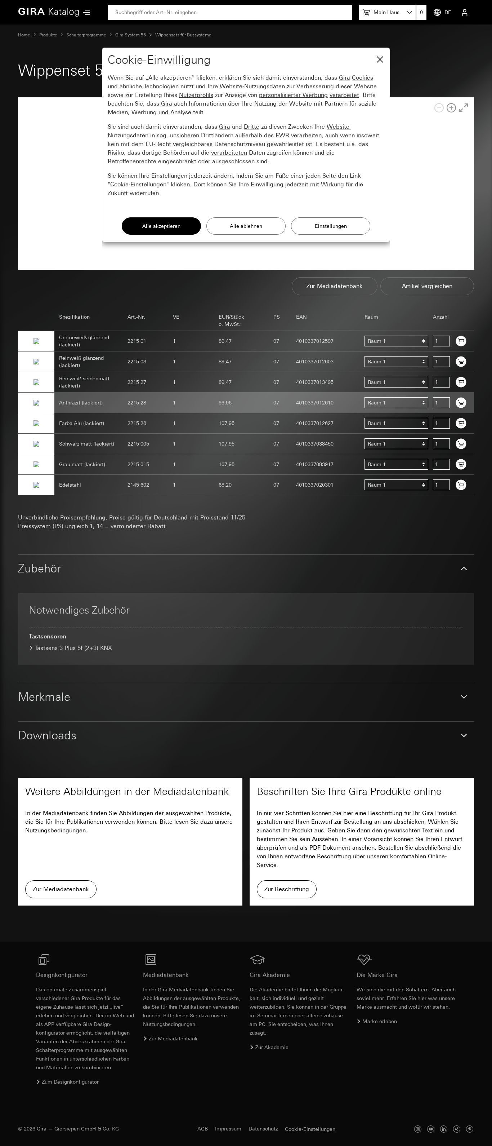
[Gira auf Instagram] (417, 1128)
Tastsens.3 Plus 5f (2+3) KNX (73, 648)
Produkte (48, 34)
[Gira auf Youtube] (430, 1128)
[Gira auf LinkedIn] (443, 1128)
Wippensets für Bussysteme (183, 34)
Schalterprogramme (86, 34)
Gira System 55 (130, 34)
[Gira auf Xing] (456, 1128)
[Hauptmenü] (84, 12)
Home (24, 34)
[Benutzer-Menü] (464, 12)
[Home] (48, 12)
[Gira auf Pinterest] (469, 1128)
